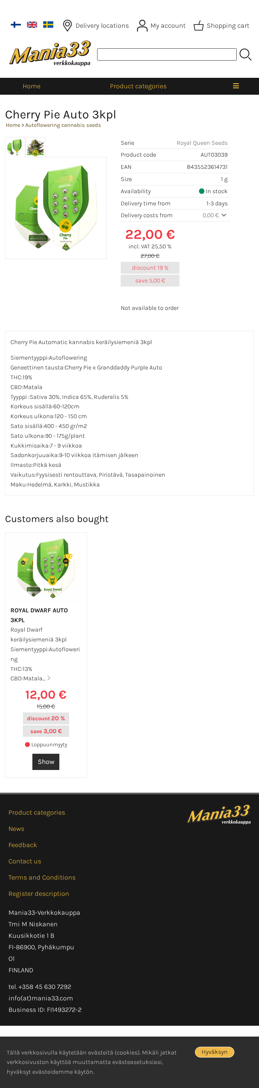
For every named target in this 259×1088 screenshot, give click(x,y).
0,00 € (211, 215)
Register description (38, 894)
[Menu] (236, 86)
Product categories (138, 86)
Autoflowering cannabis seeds (63, 125)
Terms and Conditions (42, 877)
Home (31, 86)
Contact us (24, 861)
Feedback (22, 845)
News (16, 829)
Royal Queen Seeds (202, 142)
